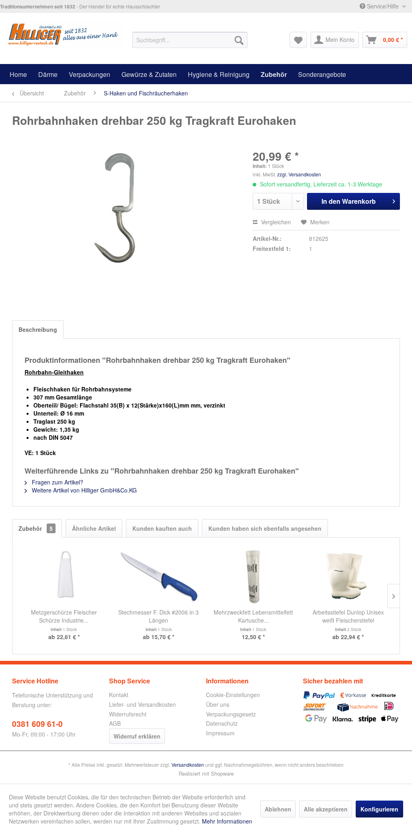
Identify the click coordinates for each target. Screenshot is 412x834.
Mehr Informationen (227, 821)
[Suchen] (239, 40)
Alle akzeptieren (326, 809)
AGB (115, 723)
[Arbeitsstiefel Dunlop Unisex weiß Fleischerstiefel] (348, 576)
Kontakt (118, 695)
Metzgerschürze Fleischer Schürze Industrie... (64, 616)
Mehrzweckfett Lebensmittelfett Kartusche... (253, 616)
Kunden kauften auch (162, 528)
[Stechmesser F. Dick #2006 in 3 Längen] (158, 576)
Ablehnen (278, 809)
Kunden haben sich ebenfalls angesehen (264, 528)
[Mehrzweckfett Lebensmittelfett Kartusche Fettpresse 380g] (253, 576)
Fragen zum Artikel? (56, 482)
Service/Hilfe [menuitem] (382, 6)
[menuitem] (190, 40)
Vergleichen (275, 222)
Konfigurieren (379, 809)
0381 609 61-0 (37, 723)
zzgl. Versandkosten (299, 174)
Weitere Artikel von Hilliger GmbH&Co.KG (83, 490)
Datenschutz (222, 723)
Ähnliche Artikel (94, 528)
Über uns (217, 704)
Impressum (220, 733)
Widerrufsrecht (127, 714)
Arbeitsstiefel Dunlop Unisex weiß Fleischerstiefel (348, 616)
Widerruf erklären (137, 736)
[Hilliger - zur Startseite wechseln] (64, 36)
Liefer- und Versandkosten (142, 704)
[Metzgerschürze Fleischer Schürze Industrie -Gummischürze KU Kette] (64, 576)
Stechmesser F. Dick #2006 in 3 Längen (158, 616)
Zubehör (36, 528)
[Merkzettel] (298, 40)
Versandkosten (187, 764)
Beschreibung (38, 329)
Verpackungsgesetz (231, 714)
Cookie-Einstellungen (233, 695)
